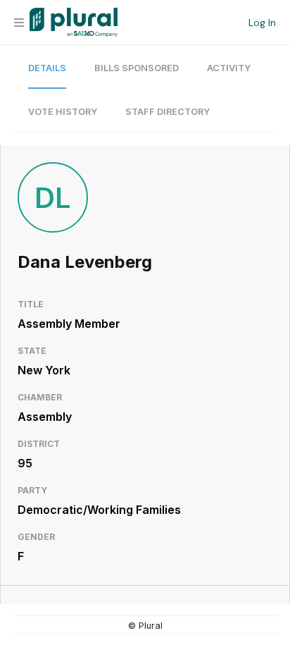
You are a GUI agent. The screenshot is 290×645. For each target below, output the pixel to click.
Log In (262, 22)
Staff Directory (167, 111)
